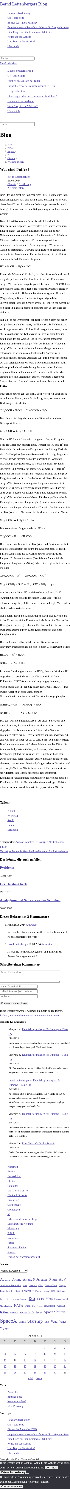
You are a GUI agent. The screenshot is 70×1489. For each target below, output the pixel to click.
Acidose (19, 842)
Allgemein (12, 1166)
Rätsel (10, 1242)
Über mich (13, 111)
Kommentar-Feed (16, 1401)
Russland (61, 1306)
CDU (40, 1285)
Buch (25, 1285)
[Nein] (27, 1473)
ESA (17, 1291)
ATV (62, 1279)
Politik (11, 1233)
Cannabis (33, 1285)
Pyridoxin (7, 867)
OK (47, 1467)
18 (5, 1366)
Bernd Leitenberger (18, 176)
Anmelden (12, 1392)
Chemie (11, 184)
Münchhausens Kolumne (20, 1223)
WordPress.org (15, 1406)
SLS (31, 1312)
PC (33, 1306)
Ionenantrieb (5, 1299)
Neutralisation (56, 842)
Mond (65, 1299)
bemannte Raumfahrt (10, 1285)
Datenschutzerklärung (20, 70)
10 (65, 1354)
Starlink (22, 1322)
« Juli (30, 1378)
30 (55, 1372)
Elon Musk (6, 1290)
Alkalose (29, 842)
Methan (57, 1299)
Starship (35, 1321)
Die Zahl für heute (17, 1195)
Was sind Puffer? (15, 161)
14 (35, 1360)
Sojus (39, 1312)
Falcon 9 (28, 1291)
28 (35, 1372)
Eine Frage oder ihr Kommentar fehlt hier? (32, 96)
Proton (40, 1306)
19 (15, 1366)
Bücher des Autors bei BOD (23, 80)
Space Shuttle (55, 1312)
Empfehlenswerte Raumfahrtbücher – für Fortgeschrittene (38, 1434)
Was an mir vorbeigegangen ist (23, 1257)
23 (55, 1366)
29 (45, 1372)
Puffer (3, 846)
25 (5, 1372)
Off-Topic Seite (16, 75)
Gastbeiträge (14, 1204)
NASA (18, 1305)
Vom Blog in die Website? (22, 106)
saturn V (14, 1312)
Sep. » (39, 1378)
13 (25, 1360)
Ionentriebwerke (20, 1299)
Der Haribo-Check (13, 884)
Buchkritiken (14, 1176)
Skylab (23, 1312)
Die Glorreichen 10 (17, 1190)
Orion (28, 1306)
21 (35, 1366)
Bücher (11, 1171)
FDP (53, 1291)
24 (65, 1366)
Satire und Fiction (17, 1247)
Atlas (54, 1280)
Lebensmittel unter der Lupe (22, 1219)
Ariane (16, 1279)
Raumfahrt (13, 1238)
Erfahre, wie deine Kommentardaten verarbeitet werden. (30, 1015)
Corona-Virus (51, 1285)
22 (45, 1366)
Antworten (31, 924)
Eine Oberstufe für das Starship (38, 1143)
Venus (62, 1321)
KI (8, 1214)
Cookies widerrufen (11, 1486)
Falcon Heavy (42, 1291)
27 (25, 1372)
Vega (54, 1321)
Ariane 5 (29, 1279)
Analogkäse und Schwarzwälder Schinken (30, 900)
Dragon (62, 1285)
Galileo (61, 1290)
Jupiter (40, 1298)
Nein (54, 1467)
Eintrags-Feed (14, 1396)
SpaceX (11, 1252)
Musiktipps (13, 1228)
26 (15, 1372)
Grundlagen (13, 1209)
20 (25, 1366)
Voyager (5, 1328)
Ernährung (25, 184)
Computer (12, 1185)
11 (5, 1360)
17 (65, 1360)
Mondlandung (6, 1306)
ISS (32, 1298)
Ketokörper (41, 842)
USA (46, 1322)
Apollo (5, 1279)
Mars (49, 1299)
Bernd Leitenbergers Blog (23, 4)
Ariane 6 (43, 1279)
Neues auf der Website (20, 101)
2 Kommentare (15, 188)
